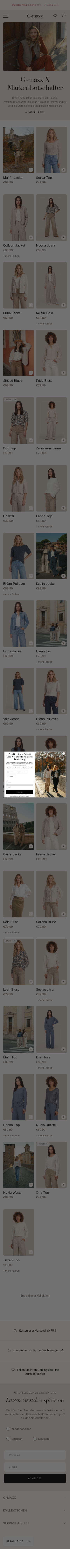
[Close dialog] (63, 753)
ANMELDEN (20, 792)
